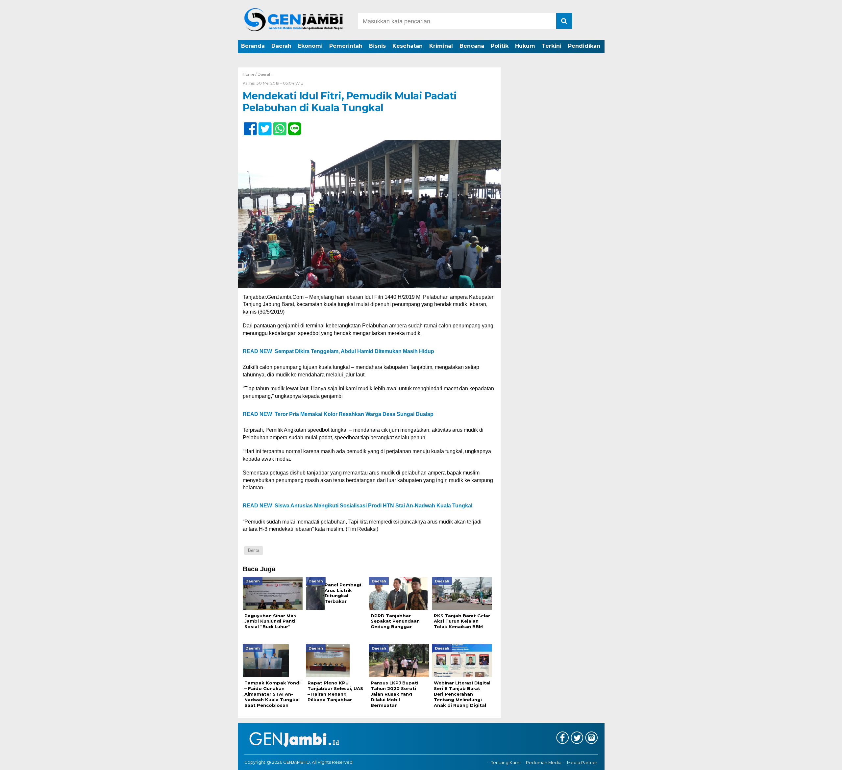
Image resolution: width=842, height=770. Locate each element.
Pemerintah (345, 46)
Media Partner (582, 762)
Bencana (471, 46)
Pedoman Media (543, 762)
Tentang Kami (505, 762)
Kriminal (441, 46)
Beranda (253, 46)
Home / (250, 74)
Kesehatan (407, 46)
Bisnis (377, 46)
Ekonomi (310, 46)
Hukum (525, 46)
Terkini (551, 46)
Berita (253, 550)
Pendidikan (584, 46)
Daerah (281, 46)
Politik (499, 46)
